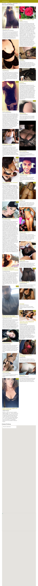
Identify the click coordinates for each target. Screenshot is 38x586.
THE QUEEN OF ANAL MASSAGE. (10, 182)
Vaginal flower (6, 372)
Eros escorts (4, 3)
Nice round (22, 375)
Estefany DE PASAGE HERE (9, 144)
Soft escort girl (6, 29)
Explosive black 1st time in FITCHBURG (26, 356)
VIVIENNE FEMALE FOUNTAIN (10, 218)
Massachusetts (15, 3)
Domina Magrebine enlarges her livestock (27, 82)
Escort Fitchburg (6, 111)
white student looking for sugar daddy (27, 20)
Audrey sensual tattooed (8, 69)
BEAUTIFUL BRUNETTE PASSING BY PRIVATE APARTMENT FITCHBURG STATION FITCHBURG (10, 269)
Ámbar (21, 199)
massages (22, 303)
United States (9, 3)
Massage (22, 59)
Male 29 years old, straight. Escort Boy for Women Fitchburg (10, 316)
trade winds (22, 260)
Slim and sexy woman (25, 231)
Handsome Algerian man (25, 174)
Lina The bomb (23, 151)
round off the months (7, 342)
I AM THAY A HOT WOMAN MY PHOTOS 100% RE (27, 322)
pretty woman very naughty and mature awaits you (10, 409)
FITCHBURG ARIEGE (24, 282)
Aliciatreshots (23, 113)
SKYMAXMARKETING (5, 1)
